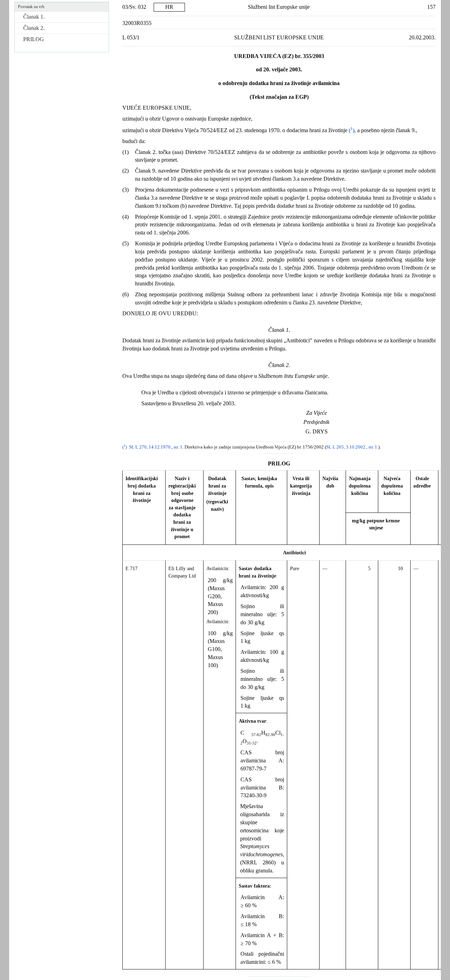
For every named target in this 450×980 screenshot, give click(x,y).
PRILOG (33, 39)
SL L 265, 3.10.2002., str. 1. (352, 447)
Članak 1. (34, 17)
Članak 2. (34, 28)
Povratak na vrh (31, 6)
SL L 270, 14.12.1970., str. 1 (155, 447)
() (350, 130)
